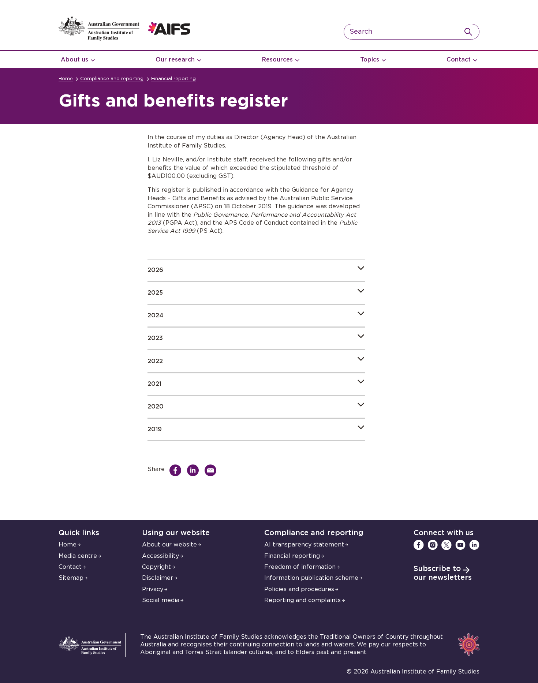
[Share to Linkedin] (194, 470)
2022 (155, 361)
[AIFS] (124, 39)
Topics (369, 60)
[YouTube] (460, 545)
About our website (169, 545)
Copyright (156, 567)
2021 (154, 384)
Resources (277, 60)
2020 (155, 407)
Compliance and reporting (111, 78)
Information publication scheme (311, 578)
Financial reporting (173, 78)
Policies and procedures (299, 589)
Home (66, 78)
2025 (155, 293)
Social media (160, 600)
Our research (175, 60)
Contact (459, 60)
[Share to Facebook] (177, 470)
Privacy (152, 589)
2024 (155, 315)
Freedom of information (300, 567)
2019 (154, 429)
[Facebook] (419, 545)
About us (74, 60)
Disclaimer (157, 578)
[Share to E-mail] (212, 470)
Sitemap (71, 578)
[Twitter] (446, 545)
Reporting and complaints (302, 600)
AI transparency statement (304, 545)
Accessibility (160, 556)
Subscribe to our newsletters (443, 573)
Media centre (78, 556)
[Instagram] (432, 545)
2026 (155, 270)
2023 (155, 338)
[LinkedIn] (474, 545)
